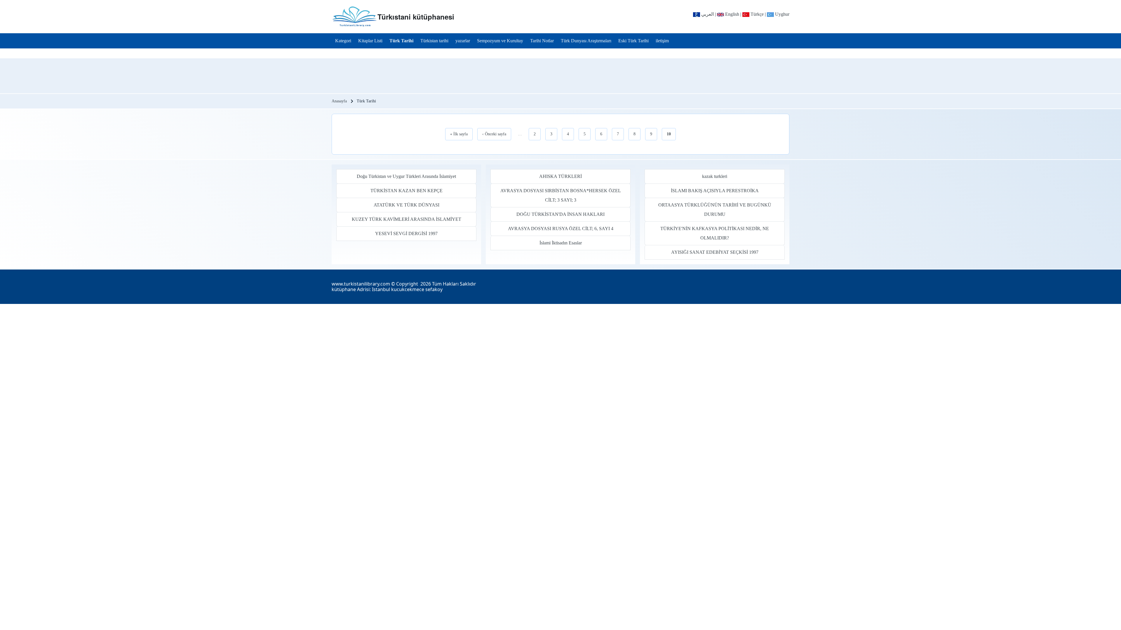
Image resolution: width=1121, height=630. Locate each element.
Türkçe (756, 14)
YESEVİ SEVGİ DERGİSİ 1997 (406, 233)
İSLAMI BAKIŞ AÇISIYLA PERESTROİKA (715, 190)
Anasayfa (339, 101)
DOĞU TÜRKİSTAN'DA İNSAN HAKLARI (560, 214)
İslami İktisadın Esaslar (560, 242)
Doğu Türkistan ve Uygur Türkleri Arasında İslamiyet (406, 176)
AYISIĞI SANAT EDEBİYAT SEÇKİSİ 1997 (714, 252)
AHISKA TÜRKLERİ (560, 176)
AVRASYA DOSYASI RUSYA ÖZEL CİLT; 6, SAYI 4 (560, 228)
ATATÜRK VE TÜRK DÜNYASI (406, 204)
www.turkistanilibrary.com (361, 284)
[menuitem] (343, 40)
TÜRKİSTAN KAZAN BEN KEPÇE (406, 190)
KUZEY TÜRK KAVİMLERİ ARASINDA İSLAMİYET (406, 219)
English (731, 14)
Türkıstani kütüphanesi (415, 17)
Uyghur (781, 14)
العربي (707, 14)
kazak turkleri (714, 176)
